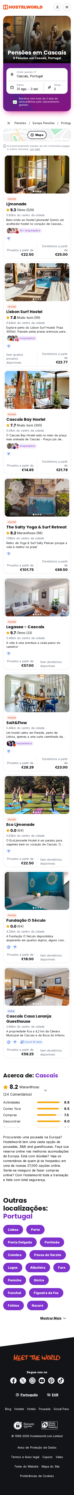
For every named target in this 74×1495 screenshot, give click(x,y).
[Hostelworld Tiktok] (61, 1380)
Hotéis (31, 1409)
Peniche (14, 1280)
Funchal (14, 1293)
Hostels (19, 1409)
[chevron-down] (45, 1090)
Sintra (39, 1280)
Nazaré (37, 1305)
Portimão (52, 1242)
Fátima (13, 1305)
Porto (35, 1230)
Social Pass (61, 1409)
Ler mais (35, 149)
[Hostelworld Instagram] (32, 1380)
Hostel (12, 198)
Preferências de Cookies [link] (37, 1476)
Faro (61, 1268)
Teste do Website (26, 1466)
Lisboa (13, 1230)
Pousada (45, 1409)
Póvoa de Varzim (47, 1255)
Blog (8, 1409)
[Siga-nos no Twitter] (23, 1380)
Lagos (13, 1268)
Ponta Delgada (20, 1242)
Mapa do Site (51, 1466)
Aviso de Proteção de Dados (37, 1447)
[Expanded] (8, 123)
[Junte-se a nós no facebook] (13, 1380)
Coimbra (15, 1255)
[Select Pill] (57, 7)
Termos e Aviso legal (25, 1457)
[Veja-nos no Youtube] (42, 1380)
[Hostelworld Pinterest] (51, 1380)
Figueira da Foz (46, 1293)
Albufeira (37, 1268)
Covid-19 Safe (33, 1041)
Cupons (47, 1457)
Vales (59, 1457)
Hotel (11, 1011)
